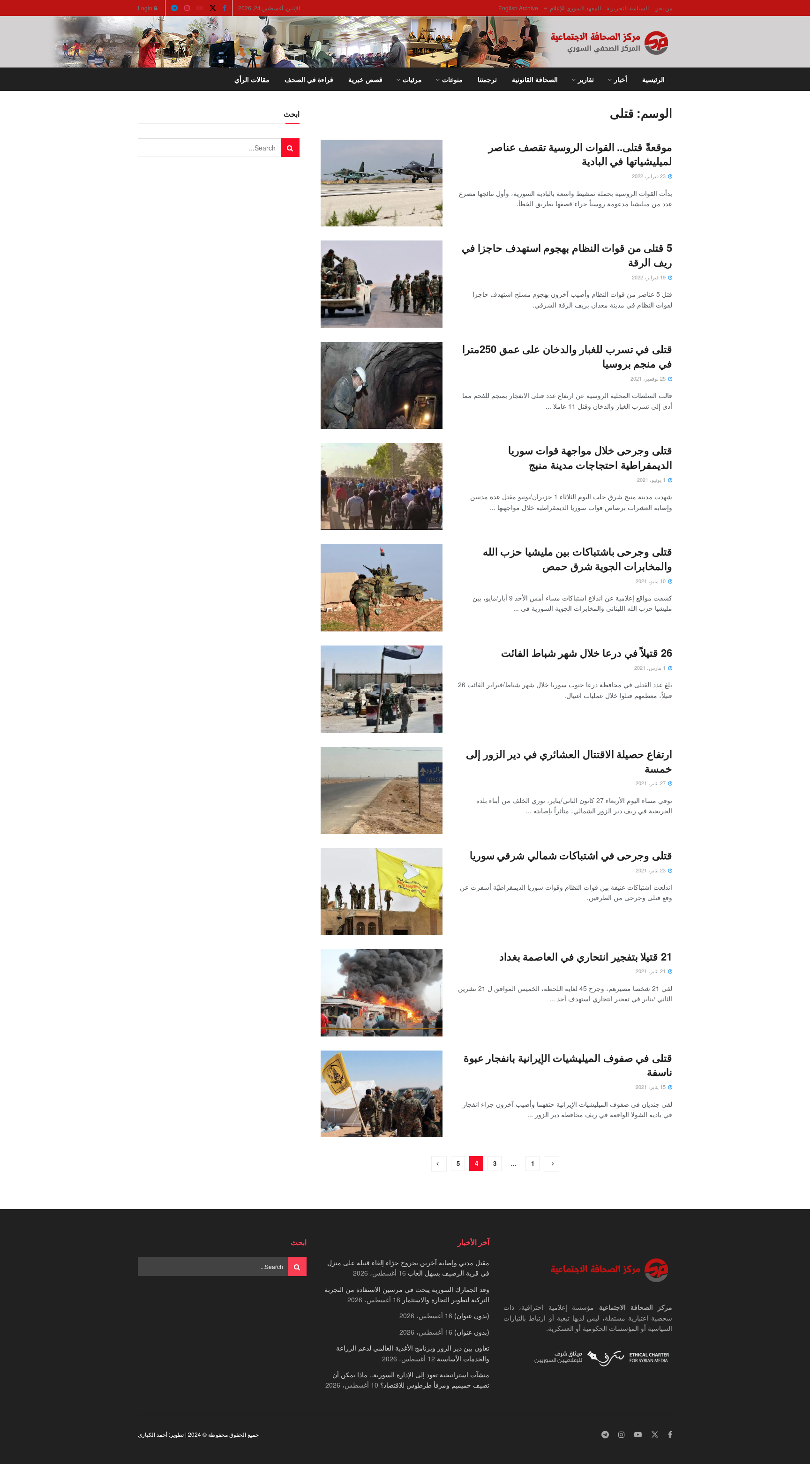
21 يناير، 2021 (651, 971)
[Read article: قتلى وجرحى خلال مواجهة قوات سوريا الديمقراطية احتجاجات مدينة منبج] (381, 486)
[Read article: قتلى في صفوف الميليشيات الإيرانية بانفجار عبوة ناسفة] (381, 1094)
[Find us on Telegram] (174, 8)
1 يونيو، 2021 (652, 479)
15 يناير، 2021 (651, 1086)
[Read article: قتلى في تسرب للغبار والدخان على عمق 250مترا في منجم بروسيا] (381, 385)
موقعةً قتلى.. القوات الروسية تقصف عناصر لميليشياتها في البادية (580, 154)
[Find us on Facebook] (224, 8)
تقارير (586, 79)
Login (146, 8)
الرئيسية (653, 79)
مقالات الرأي (252, 79)
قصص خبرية (365, 79)
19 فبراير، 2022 (649, 277)
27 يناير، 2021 (651, 783)
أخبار (620, 79)
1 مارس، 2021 (650, 667)
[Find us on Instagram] (187, 8)
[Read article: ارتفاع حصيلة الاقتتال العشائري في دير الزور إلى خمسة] (381, 790)
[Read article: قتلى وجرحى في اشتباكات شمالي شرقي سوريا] (381, 891)
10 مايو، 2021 (651, 581)
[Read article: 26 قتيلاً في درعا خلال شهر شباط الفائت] (381, 689)
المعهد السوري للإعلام (575, 8)
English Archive (518, 8)
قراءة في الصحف (309, 79)
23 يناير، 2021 (651, 870)
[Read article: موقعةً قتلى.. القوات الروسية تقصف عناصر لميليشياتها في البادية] (381, 183)
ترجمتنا (487, 79)
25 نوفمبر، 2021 (648, 378)
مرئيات (412, 79)
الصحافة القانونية (535, 79)
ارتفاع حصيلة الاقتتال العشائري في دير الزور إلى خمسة (569, 761)
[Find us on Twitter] (213, 8)
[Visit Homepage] (611, 42)
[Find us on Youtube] (199, 8)
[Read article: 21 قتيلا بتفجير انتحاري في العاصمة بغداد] (381, 992)
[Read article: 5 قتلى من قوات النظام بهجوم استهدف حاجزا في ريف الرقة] (381, 284)
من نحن (663, 8)
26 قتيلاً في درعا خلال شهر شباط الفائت (586, 652)
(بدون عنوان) (471, 1315)
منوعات (452, 79)
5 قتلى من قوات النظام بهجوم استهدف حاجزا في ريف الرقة (565, 255)
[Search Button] (141, 79)
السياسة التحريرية (628, 8)
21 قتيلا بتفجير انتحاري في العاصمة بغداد (585, 956)
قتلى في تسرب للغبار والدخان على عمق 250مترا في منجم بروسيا (567, 356)
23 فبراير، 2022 (649, 176)
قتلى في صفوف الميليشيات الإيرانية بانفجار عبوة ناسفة (568, 1065)
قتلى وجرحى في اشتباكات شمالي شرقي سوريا (571, 855)
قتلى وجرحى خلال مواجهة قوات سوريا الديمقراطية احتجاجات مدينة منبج (590, 457)
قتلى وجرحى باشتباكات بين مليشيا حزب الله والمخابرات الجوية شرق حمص (577, 558)
